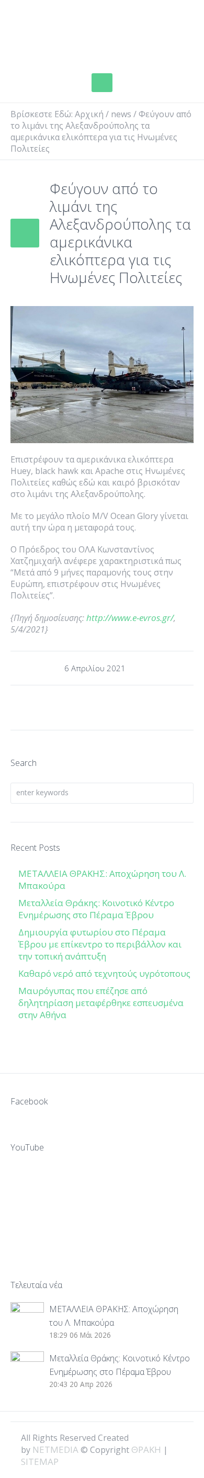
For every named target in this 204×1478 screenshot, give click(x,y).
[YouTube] (178, 1437)
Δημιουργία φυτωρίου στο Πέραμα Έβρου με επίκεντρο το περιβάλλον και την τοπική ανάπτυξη (100, 944)
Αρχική (89, 114)
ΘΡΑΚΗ (48, 34)
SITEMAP (40, 1462)
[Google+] (160, 1437)
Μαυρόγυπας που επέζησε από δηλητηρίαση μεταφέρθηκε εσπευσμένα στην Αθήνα (101, 1003)
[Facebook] (142, 1437)
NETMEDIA (55, 1449)
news (121, 114)
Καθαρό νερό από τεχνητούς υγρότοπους (104, 973)
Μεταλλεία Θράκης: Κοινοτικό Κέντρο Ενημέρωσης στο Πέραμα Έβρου (96, 909)
